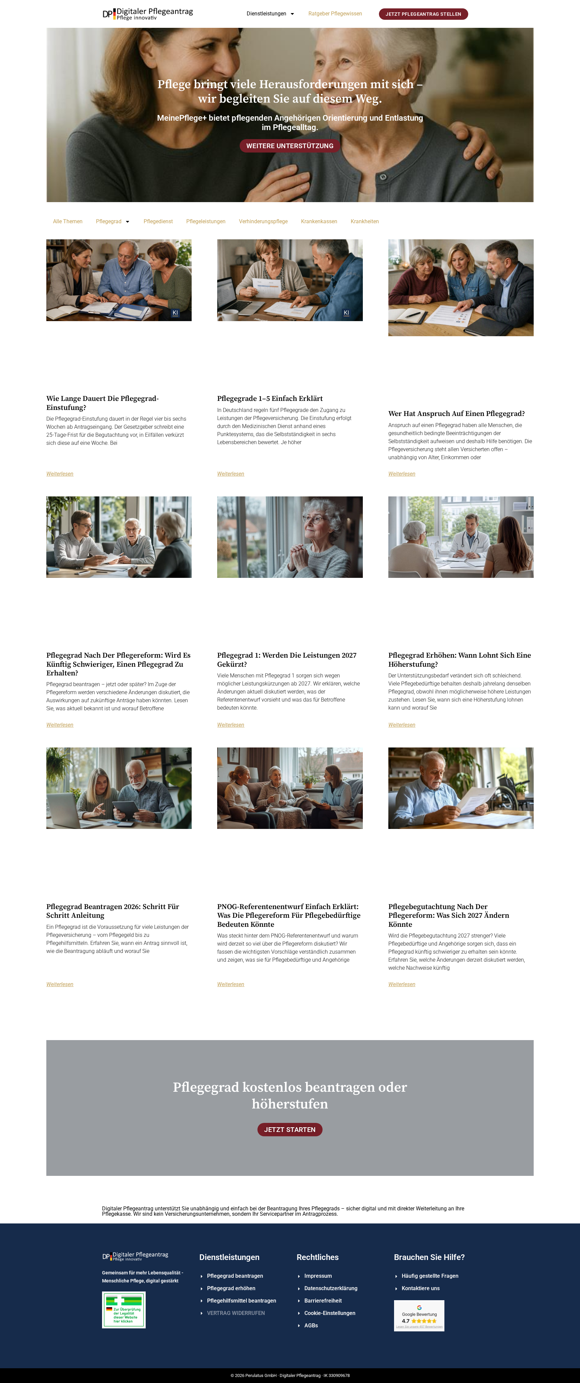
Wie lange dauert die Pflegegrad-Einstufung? (102, 403)
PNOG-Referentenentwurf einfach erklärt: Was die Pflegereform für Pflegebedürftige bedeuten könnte (288, 915)
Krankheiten (365, 221)
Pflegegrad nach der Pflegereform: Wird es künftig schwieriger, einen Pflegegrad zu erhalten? (118, 664)
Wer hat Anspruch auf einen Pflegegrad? (456, 413)
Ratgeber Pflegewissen (335, 13)
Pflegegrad (109, 221)
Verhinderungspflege (263, 221)
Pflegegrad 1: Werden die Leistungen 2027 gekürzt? (286, 660)
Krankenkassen (319, 221)
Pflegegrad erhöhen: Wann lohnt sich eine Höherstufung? (459, 660)
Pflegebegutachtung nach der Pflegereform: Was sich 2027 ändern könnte (448, 915)
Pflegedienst (158, 221)
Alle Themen (68, 221)
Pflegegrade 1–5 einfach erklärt (270, 398)
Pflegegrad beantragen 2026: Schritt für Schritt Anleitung (112, 911)
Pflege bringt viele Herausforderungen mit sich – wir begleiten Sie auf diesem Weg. (290, 92)
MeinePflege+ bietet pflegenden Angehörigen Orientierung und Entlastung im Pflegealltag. (290, 122)
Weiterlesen (60, 474)
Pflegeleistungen (206, 221)
